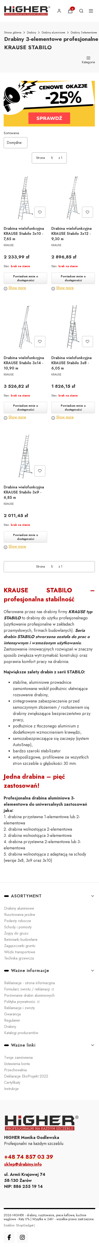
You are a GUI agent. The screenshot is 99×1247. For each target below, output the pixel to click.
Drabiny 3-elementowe (84, 32)
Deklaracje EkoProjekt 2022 (26, 1076)
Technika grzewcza (19, 958)
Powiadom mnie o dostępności (25, 278)
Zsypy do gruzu (16, 933)
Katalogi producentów (21, 1032)
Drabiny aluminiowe (53, 32)
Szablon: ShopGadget (19, 1225)
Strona (40, 157)
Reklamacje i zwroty (19, 1008)
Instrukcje (11, 1088)
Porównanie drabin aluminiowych (29, 995)
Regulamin (12, 1020)
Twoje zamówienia (18, 1057)
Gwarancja (12, 1014)
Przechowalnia (15, 1070)
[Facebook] (9, 1237)
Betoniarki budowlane (21, 939)
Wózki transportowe (19, 952)
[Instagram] (22, 1237)
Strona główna (12, 32)
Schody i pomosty (18, 927)
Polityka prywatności (20, 1001)
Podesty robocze (17, 920)
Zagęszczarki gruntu (19, 945)
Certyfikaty (12, 1082)
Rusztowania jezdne (19, 914)
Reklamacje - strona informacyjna (29, 983)
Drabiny (31, 32)
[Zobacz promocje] (49, 104)
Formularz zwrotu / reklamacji (27, 989)
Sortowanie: (12, 133)
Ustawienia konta (17, 1063)
